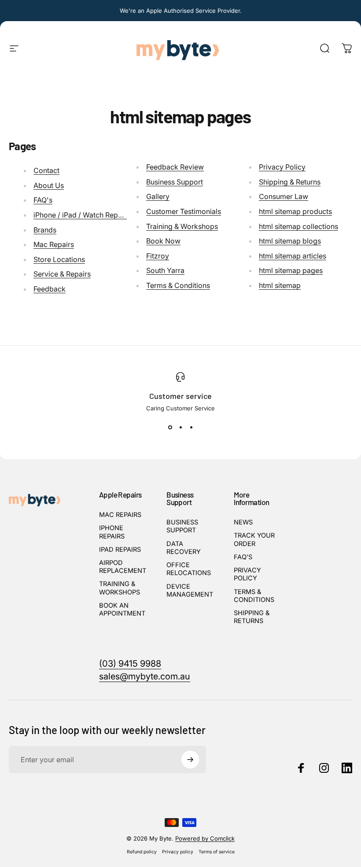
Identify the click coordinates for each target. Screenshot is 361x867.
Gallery (157, 196)
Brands (44, 229)
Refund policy (142, 852)
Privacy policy (177, 852)
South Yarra (165, 270)
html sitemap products (295, 211)
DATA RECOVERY (183, 548)
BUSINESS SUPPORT (182, 526)
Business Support (174, 181)
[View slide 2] (180, 427)
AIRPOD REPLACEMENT (122, 567)
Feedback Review (175, 166)
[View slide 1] (170, 427)
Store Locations (59, 259)
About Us (48, 185)
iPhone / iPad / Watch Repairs (81, 214)
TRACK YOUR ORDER (254, 539)
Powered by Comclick (205, 838)
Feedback (49, 288)
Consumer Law (283, 196)
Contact (46, 170)
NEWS (243, 522)
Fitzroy (157, 255)
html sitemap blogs (290, 240)
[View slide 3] (191, 427)
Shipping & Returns (289, 181)
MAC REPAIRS (120, 515)
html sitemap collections (298, 226)
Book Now (163, 240)
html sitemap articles (292, 255)
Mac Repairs (53, 244)
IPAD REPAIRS (120, 549)
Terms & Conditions (178, 285)
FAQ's (42, 200)
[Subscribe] (190, 759)
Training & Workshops (182, 226)
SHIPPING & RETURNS (251, 617)
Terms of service (217, 852)
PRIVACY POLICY (247, 574)
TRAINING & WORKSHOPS (119, 588)
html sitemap (280, 285)
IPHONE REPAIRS (112, 532)
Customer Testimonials (183, 211)
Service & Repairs (62, 273)
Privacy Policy (282, 166)
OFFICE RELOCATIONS (188, 569)
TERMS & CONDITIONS (254, 596)
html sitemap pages (291, 270)
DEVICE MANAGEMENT (189, 590)
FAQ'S (243, 557)
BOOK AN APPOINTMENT (122, 609)
